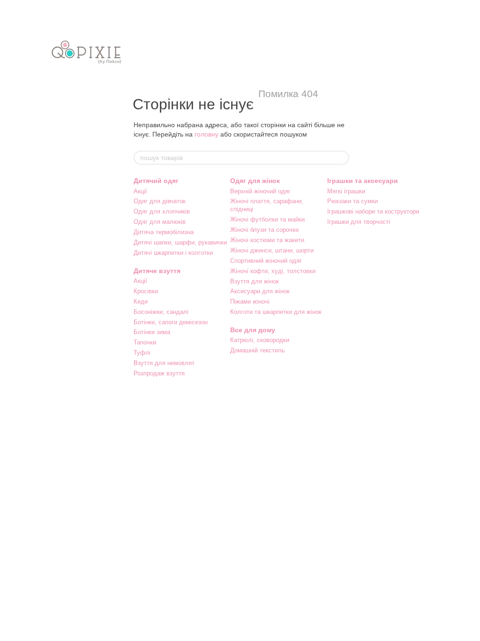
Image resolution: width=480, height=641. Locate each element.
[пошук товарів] (341, 158)
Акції (140, 191)
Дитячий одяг (156, 180)
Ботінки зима (152, 332)
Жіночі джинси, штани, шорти (272, 250)
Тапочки (145, 342)
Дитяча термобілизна (164, 232)
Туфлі (142, 352)
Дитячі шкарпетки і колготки (173, 252)
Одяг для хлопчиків (162, 211)
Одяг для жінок (255, 180)
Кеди (141, 301)
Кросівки (146, 291)
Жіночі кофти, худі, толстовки (272, 271)
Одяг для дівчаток (160, 201)
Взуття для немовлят (164, 362)
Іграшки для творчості (358, 221)
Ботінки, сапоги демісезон (171, 322)
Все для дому (252, 330)
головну (206, 134)
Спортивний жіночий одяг (266, 260)
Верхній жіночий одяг (260, 191)
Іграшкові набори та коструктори (373, 211)
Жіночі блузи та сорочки (264, 229)
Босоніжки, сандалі (161, 311)
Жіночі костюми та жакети (267, 240)
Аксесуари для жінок (260, 291)
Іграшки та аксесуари (362, 180)
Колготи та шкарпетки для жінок (276, 311)
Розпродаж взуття (159, 373)
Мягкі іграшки (346, 191)
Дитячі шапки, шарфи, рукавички (180, 242)
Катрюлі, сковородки (259, 339)
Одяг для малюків (160, 221)
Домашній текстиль (257, 350)
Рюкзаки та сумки (352, 201)
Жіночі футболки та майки (267, 219)
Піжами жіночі (250, 301)
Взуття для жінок (254, 281)
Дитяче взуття (157, 271)
